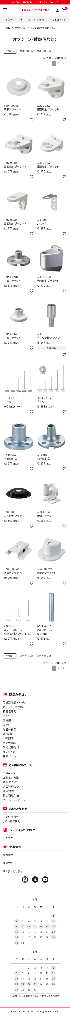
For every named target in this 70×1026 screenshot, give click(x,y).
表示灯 (7, 725)
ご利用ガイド (59, 19)
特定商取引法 (11, 795)
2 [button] (59, 63)
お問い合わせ (11, 817)
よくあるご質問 (11, 821)
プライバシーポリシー (15, 800)
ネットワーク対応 (13, 707)
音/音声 (7, 734)
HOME (7, 27)
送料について (10, 782)
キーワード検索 (36, 19)
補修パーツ (9, 756)
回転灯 (7, 716)
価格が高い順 (44, 51)
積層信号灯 (21, 27)
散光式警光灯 (11, 747)
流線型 (7, 720)
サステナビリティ (12, 871)
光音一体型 (10, 729)
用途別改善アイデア (14, 702)
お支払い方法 (11, 777)
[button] (63, 63)
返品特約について (13, 786)
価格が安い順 (27, 51)
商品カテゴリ (11, 19)
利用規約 (8, 791)
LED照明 (8, 738)
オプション (9, 752)
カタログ (8, 838)
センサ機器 (9, 743)
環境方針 (8, 863)
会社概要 (8, 855)
